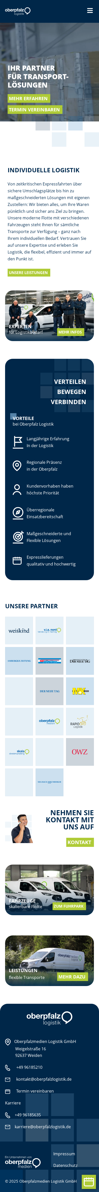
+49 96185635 (27, 1115)
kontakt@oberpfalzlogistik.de (44, 1079)
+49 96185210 (29, 1067)
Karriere (13, 1103)
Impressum (64, 1154)
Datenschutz (65, 1165)
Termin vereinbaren (35, 1091)
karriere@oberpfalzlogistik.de (42, 1127)
